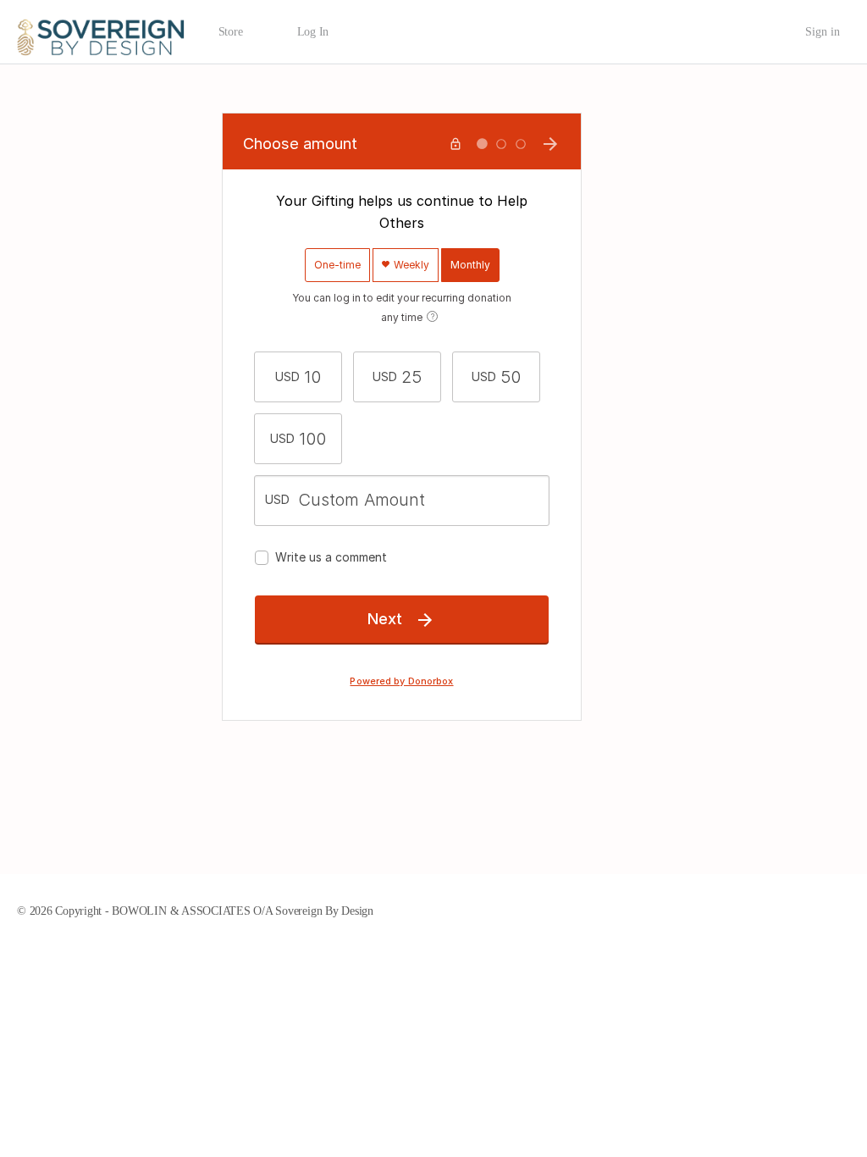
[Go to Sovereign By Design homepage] (101, 30)
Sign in (822, 31)
